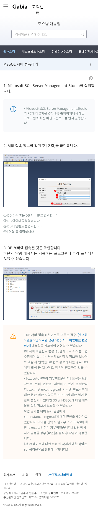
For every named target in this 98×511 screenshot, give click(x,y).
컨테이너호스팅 (62, 51)
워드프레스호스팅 (33, 51)
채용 (25, 474)
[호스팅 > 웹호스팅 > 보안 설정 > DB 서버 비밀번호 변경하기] (56, 340)
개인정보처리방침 (60, 474)
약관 (38, 474)
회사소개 (9, 474)
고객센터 (38, 10)
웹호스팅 (9, 51)
